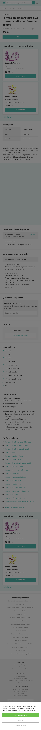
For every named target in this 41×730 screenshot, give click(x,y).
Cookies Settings (20, 725)
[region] (20, 716)
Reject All (20, 720)
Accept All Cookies (20, 715)
